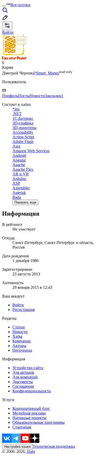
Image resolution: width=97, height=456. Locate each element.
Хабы (17, 336)
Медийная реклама (29, 413)
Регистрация (23, 309)
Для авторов (23, 372)
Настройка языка (17, 447)
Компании (21, 341)
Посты (24, 96)
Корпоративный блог (31, 408)
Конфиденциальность (31, 391)
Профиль (10, 96)
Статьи (18, 327)
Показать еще (25, 202)
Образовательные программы (38, 422)
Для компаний (25, 377)
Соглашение (23, 386)
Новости (37, 96)
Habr (30, 451)
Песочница (22, 350)
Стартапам (21, 427)
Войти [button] (7, 32)
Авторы (19, 345)
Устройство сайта (27, 368)
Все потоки (20, 5)
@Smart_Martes (45, 73)
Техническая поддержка (54, 446)
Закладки (54, 96)
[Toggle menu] (4, 6)
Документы (22, 381)
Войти (18, 305)
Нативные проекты (29, 418)
